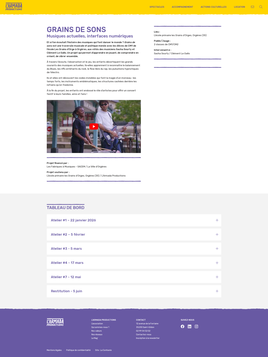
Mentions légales (54, 350)
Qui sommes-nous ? (100, 327)
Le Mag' (94, 338)
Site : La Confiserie (103, 350)
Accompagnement (182, 7)
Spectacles (157, 7)
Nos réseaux (96, 334)
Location (239, 7)
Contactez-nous (143, 334)
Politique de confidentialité (78, 350)
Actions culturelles (214, 7)
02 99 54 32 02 (143, 331)
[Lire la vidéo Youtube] (94, 126)
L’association (97, 323)
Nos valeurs (96, 331)
